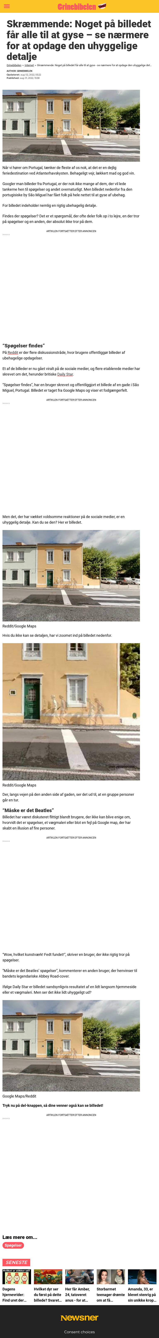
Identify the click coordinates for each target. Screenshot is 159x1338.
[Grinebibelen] (78, 6)
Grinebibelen (14, 65)
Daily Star (65, 374)
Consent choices (79, 1332)
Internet (29, 65)
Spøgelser (13, 1245)
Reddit (13, 352)
